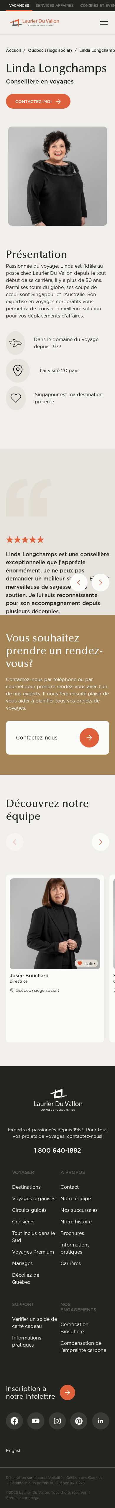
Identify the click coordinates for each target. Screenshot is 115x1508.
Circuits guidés (29, 1210)
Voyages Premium (33, 1252)
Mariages (22, 1263)
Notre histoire (76, 1221)
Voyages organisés (33, 1198)
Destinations (26, 1187)
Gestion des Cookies (84, 1477)
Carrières (70, 1263)
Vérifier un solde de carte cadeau (34, 1322)
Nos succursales (79, 1210)
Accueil (13, 50)
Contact (69, 1187)
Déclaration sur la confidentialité (34, 1477)
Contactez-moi (33, 102)
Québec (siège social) (50, 50)
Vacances (19, 5)
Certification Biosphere (74, 1328)
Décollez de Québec (25, 1278)
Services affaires (55, 5)
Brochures (72, 1233)
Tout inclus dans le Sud (33, 1237)
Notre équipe (75, 1198)
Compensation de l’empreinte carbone (83, 1346)
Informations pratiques (75, 1248)
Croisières (23, 1221)
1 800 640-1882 (57, 1150)
